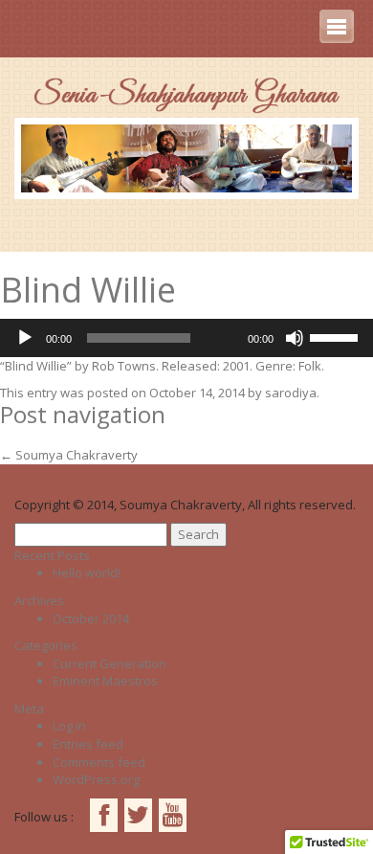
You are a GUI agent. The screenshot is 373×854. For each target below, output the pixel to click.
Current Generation (109, 663)
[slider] (336, 336)
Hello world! (87, 572)
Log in (69, 725)
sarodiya (291, 392)
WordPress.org (96, 779)
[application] (186, 338)
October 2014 (91, 618)
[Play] (24, 338)
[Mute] (294, 338)
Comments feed (99, 762)
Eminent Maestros (105, 680)
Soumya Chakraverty (69, 454)
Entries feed (88, 744)
